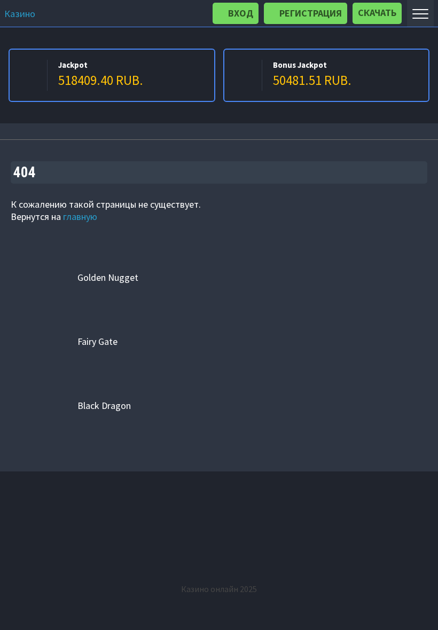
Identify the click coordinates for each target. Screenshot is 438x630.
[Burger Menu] (420, 13)
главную (80, 216)
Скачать (377, 12)
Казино (19, 13)
